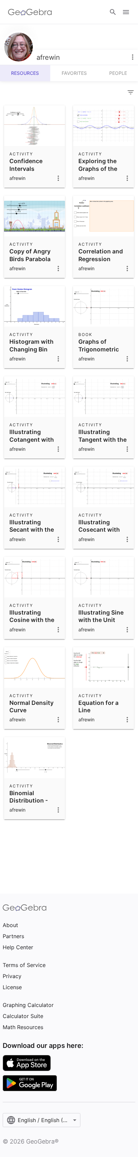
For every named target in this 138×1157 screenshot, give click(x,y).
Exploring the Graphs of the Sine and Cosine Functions (101, 172)
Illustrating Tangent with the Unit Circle (102, 439)
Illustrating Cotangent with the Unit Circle (31, 439)
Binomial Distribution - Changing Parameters (28, 804)
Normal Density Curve (31, 706)
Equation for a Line (98, 706)
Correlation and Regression (100, 255)
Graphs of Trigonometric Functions (98, 349)
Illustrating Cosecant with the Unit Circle (99, 530)
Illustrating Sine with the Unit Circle (101, 620)
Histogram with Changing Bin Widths (31, 349)
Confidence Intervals (26, 164)
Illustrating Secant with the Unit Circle (31, 530)
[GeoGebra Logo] (30, 12)
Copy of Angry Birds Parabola (30, 255)
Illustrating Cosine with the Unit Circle (31, 620)
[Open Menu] (126, 12)
